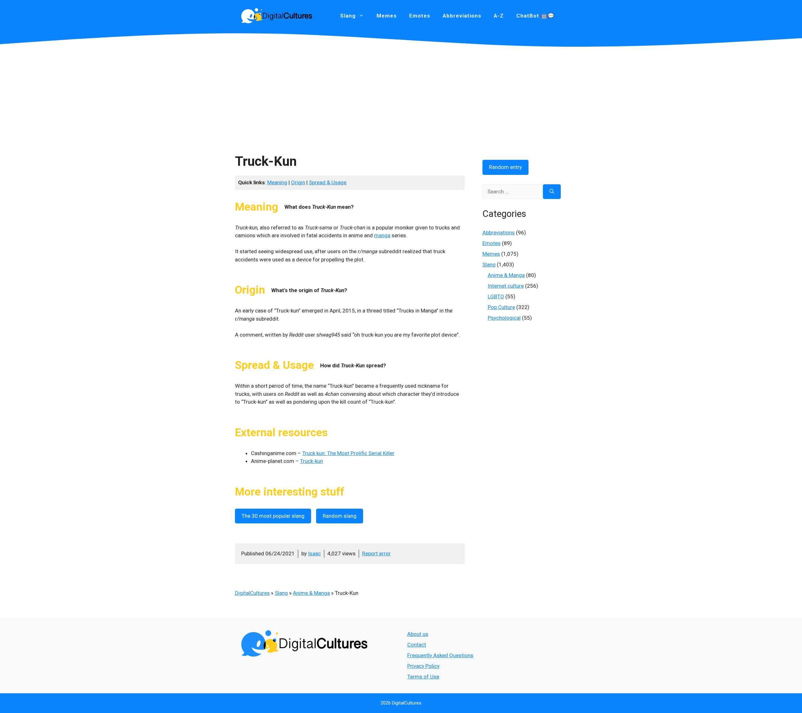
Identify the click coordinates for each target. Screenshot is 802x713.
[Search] (552, 191)
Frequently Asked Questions (440, 655)
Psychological (504, 318)
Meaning (277, 182)
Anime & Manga (311, 593)
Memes (387, 16)
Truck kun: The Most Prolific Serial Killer (348, 453)
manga (382, 235)
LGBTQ (496, 296)
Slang (281, 593)
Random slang (340, 516)
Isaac (314, 553)
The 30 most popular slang (273, 516)
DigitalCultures (252, 593)
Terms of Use (423, 677)
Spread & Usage (327, 182)
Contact (416, 645)
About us (417, 634)
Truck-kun (311, 461)
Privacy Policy (423, 666)
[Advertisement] (401, 94)
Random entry (505, 167)
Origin (298, 182)
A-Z (499, 16)
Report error (376, 553)
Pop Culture (501, 307)
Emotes (419, 16)
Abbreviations (462, 16)
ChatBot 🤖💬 (535, 16)
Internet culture (506, 286)
